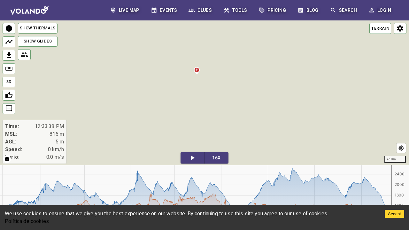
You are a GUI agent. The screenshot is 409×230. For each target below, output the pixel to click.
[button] (197, 71)
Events (168, 10)
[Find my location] (401, 148)
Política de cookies (27, 221)
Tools (239, 10)
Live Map (129, 10)
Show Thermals (38, 28)
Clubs (204, 10)
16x (216, 157)
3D (9, 81)
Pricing (276, 10)
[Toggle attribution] (7, 159)
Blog (312, 10)
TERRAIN (380, 28)
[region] (204, 93)
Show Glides (38, 41)
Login (384, 10)
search (348, 10)
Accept (394, 213)
